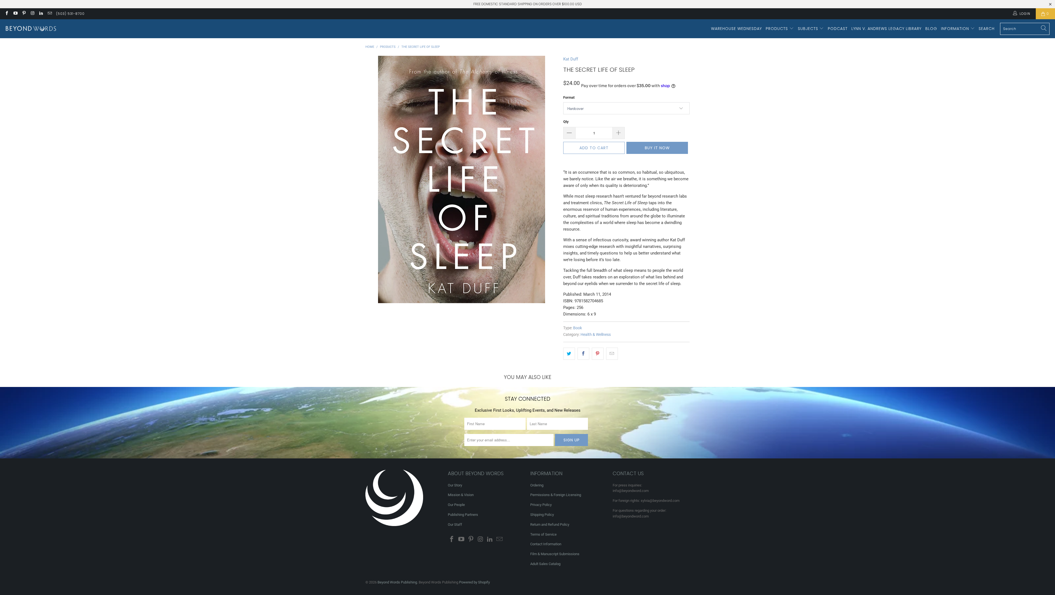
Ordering (536, 485)
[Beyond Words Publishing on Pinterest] (23, 14)
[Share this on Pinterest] (598, 354)
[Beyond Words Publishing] (30, 28)
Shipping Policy (542, 515)
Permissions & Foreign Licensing (555, 495)
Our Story (455, 485)
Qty (566, 122)
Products (777, 28)
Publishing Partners (463, 515)
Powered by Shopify (474, 582)
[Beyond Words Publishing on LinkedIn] (40, 14)
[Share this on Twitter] (569, 354)
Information (955, 28)
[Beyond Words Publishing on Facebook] (6, 14)
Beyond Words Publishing (397, 582)
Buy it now (657, 148)
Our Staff (455, 524)
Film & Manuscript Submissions (554, 554)
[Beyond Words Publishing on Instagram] (32, 14)
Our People (456, 505)
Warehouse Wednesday (736, 28)
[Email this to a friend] (612, 354)
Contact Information (545, 544)
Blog (931, 28)
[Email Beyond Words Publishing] (49, 14)
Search (987, 28)
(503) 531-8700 (70, 13)
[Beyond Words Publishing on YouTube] (15, 14)
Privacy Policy (541, 505)
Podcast (838, 28)
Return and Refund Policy (549, 524)
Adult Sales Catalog (545, 564)
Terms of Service (543, 534)
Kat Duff (570, 59)
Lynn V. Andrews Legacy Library (886, 28)
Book (577, 328)
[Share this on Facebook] (583, 354)
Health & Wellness (596, 334)
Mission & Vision (461, 495)
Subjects (809, 28)
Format (568, 97)
